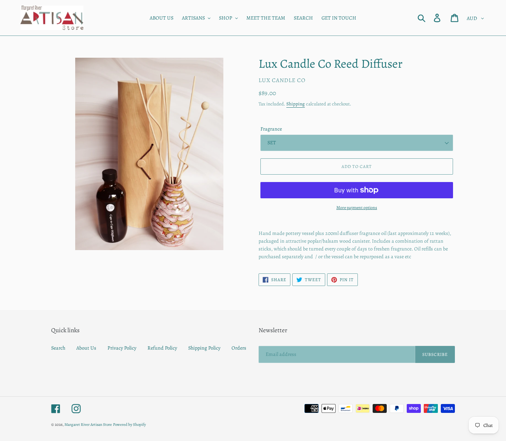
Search (58, 347)
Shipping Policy (204, 347)
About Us (86, 347)
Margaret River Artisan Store (88, 424)
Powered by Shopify (129, 424)
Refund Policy (162, 347)
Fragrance (271, 128)
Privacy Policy (121, 347)
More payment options (356, 208)
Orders (239, 347)
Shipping (295, 104)
